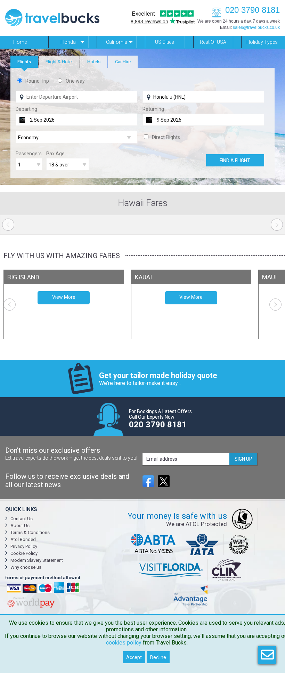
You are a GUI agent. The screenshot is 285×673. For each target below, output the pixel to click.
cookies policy (123, 642)
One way (75, 81)
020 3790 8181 (252, 10)
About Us (20, 525)
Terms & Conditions (30, 532)
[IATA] (202, 544)
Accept (134, 657)
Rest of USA (213, 42)
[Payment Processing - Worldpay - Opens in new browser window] (30, 606)
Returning (153, 109)
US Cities (164, 42)
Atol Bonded (23, 539)
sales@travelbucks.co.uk (256, 27)
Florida (68, 42)
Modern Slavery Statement (36, 560)
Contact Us (21, 518)
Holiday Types (262, 42)
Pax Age (55, 153)
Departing (26, 109)
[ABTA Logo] (154, 544)
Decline (158, 657)
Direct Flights (166, 137)
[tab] (24, 62)
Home (20, 42)
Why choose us (25, 567)
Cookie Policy (24, 553)
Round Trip (37, 81)
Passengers (29, 153)
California (116, 42)
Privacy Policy (23, 546)
